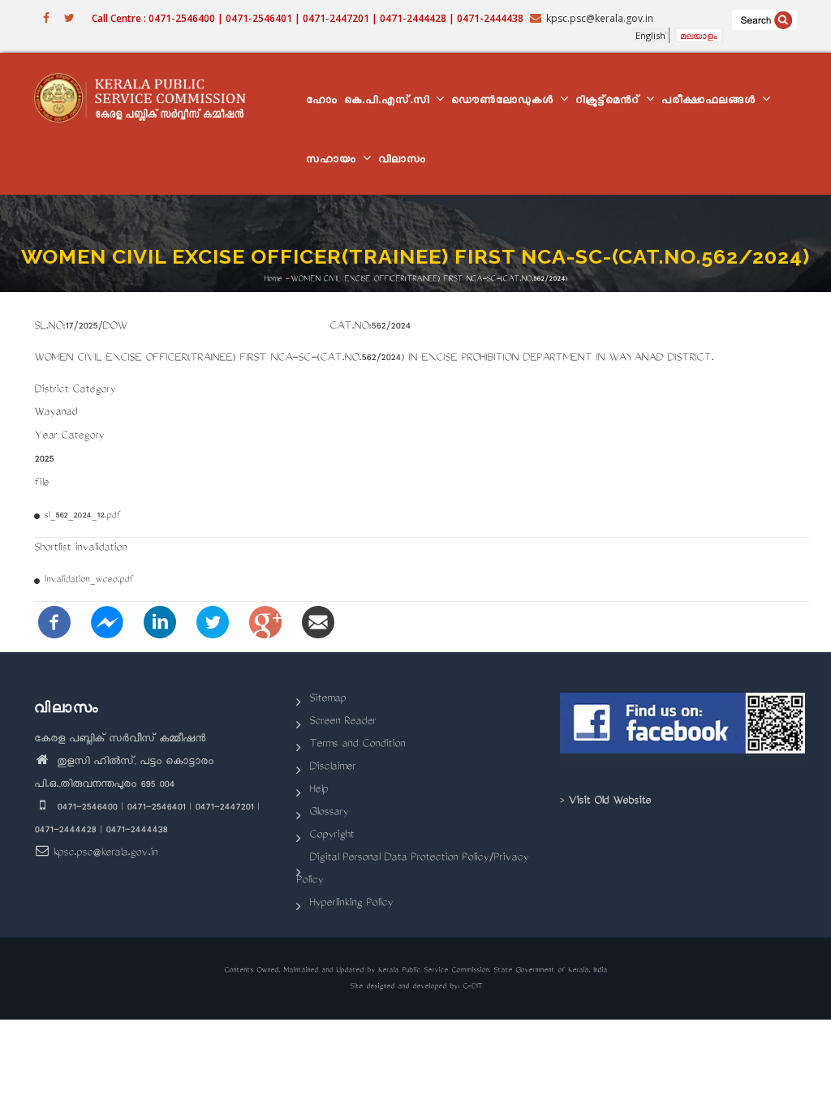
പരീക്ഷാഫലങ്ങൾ (710, 102)
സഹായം (333, 161)
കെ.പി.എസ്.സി (389, 102)
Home (273, 279)
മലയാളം (698, 35)
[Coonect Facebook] (684, 728)
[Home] (146, 97)
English (650, 35)
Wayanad (55, 413)
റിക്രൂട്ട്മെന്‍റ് (609, 102)
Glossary (328, 813)
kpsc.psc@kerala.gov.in (105, 853)
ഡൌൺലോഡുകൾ (504, 102)
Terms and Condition (357, 745)
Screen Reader (342, 722)
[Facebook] (54, 624)
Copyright (331, 836)
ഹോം (322, 102)
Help (318, 790)
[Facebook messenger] (107, 624)
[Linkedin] (160, 624)
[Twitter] (212, 624)
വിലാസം (402, 161)
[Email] (318, 624)
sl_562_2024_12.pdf (82, 516)
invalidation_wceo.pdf (88, 580)
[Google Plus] (265, 624)
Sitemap (327, 699)
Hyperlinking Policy (351, 904)
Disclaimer (332, 767)
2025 (44, 460)
